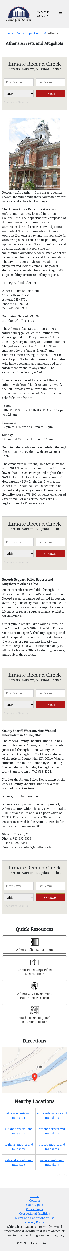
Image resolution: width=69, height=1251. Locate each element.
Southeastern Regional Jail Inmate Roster (34, 1020)
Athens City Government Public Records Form (34, 996)
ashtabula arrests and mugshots (52, 1115)
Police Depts (34, 1209)
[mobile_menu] (60, 14)
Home (6, 33)
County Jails (34, 1205)
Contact (34, 1200)
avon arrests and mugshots (52, 1162)
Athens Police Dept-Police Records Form (34, 972)
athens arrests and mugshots (52, 1131)
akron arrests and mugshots (18, 1115)
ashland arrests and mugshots (19, 1162)
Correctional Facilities (34, 1214)
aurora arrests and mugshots (52, 1147)
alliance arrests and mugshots (19, 1131)
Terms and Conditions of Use (34, 1218)
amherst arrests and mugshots (19, 1147)
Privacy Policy (35, 1222)
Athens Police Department (34, 950)
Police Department (29, 33)
